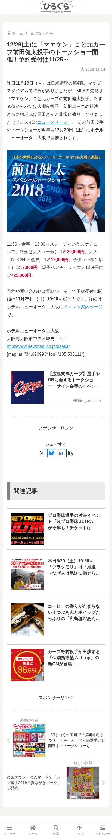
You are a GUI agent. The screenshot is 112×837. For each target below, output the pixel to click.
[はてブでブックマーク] (61, 453)
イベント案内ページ (82, 307)
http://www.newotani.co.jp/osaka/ (38, 346)
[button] (70, 453)
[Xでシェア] (42, 453)
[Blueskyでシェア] (51, 453)
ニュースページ (52, 122)
